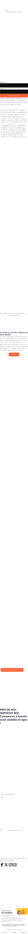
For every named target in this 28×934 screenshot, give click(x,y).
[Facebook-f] (2, 865)
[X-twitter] (6, 865)
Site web (2, 82)
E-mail (1, 88)
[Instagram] (10, 865)
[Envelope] (14, 865)
